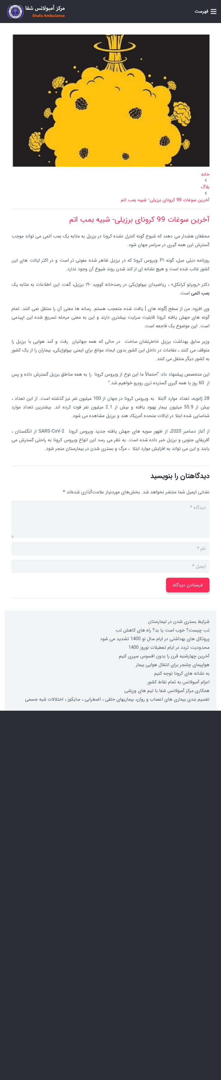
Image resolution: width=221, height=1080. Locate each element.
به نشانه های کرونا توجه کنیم (181, 673)
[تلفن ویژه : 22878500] (201, 799)
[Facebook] (203, 1011)
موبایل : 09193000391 (166, 830)
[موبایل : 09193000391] (201, 830)
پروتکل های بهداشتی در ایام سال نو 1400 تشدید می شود (154, 638)
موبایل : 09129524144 (166, 815)
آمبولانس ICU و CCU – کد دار (170, 914)
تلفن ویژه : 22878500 (168, 800)
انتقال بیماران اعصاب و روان (172, 925)
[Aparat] (160, 1011)
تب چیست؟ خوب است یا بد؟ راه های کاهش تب (162, 630)
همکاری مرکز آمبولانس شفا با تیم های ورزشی (166, 690)
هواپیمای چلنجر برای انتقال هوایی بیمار (172, 664)
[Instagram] (189, 1011)
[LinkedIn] (175, 1011)
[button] (205, 11)
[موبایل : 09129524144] (201, 815)
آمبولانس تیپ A (182, 903)
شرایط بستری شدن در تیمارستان (178, 621)
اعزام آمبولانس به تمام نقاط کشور (178, 682)
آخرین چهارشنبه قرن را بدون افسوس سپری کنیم (164, 656)
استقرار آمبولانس (182, 892)
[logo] (35, 11)
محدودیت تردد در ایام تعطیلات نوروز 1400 (168, 647)
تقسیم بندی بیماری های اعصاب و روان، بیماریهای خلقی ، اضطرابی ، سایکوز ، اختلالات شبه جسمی (117, 699)
